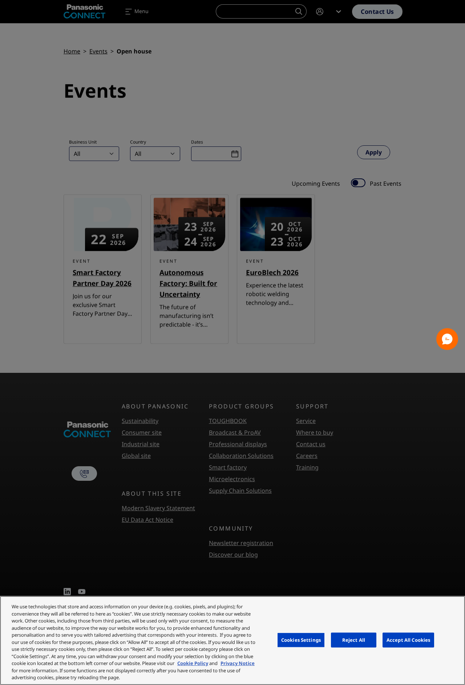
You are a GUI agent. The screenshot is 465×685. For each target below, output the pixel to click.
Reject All (353, 639)
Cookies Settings (301, 639)
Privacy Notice (238, 663)
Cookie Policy (192, 663)
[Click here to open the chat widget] (447, 339)
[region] (232, 640)
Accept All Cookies (408, 639)
